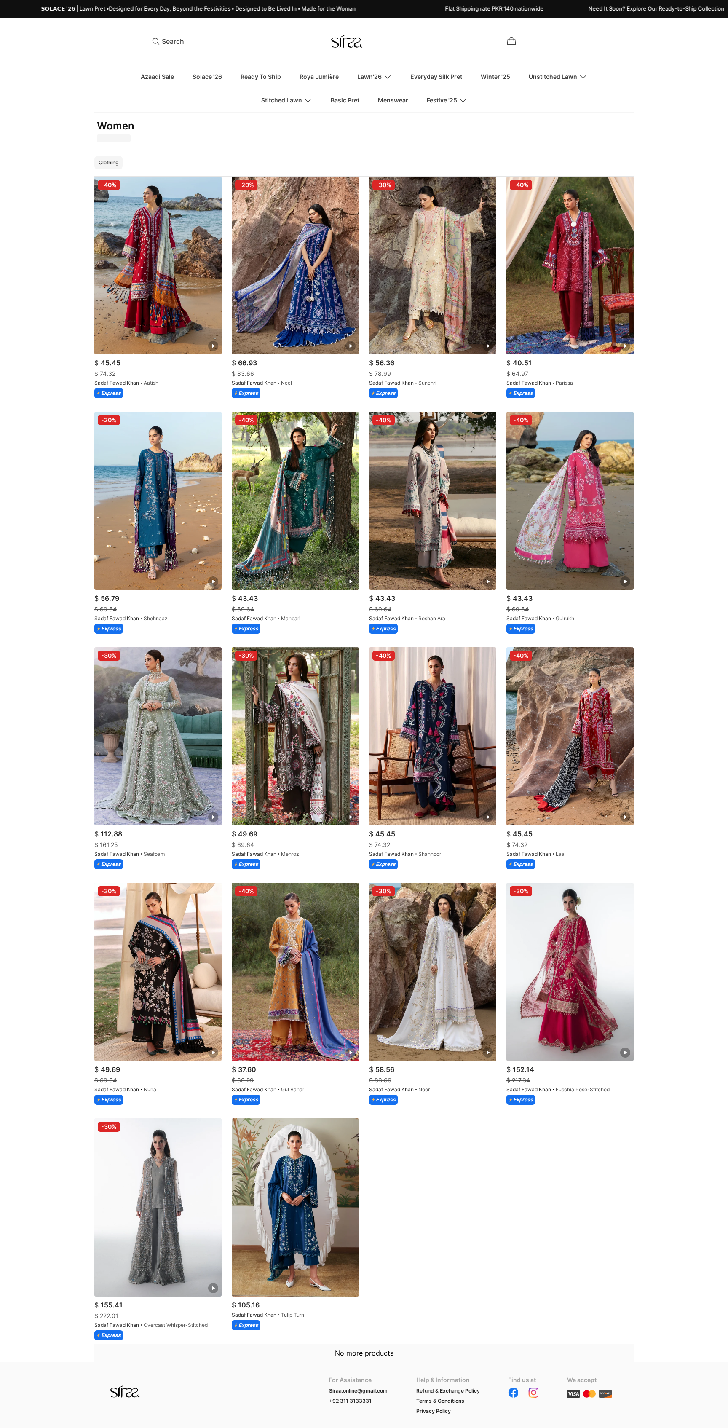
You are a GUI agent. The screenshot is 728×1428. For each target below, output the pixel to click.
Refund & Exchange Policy (448, 1391)
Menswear (393, 100)
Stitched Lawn (281, 100)
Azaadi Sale (157, 76)
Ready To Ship (261, 76)
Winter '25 (495, 76)
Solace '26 (207, 76)
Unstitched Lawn (553, 76)
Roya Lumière (319, 76)
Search (173, 41)
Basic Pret (345, 100)
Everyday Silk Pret (436, 76)
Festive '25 (442, 100)
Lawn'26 (369, 76)
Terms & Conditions (440, 1401)
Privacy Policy (433, 1411)
